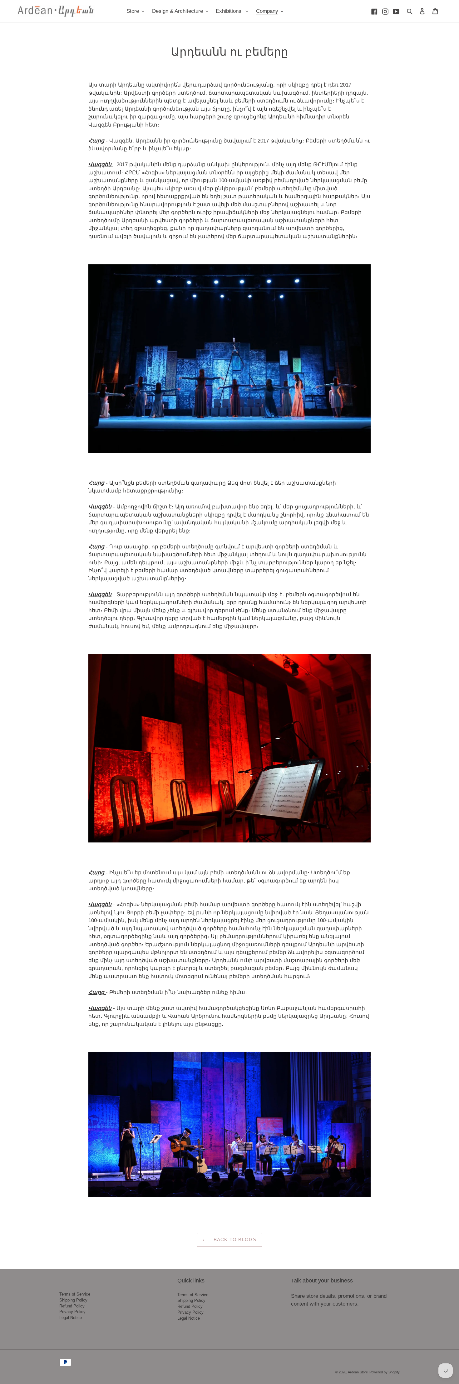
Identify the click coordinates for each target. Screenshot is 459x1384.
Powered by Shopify (384, 1372)
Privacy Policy (72, 1312)
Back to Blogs (234, 1239)
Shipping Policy (73, 1300)
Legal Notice (70, 1318)
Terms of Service (74, 1294)
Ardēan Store (358, 1372)
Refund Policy (72, 1306)
